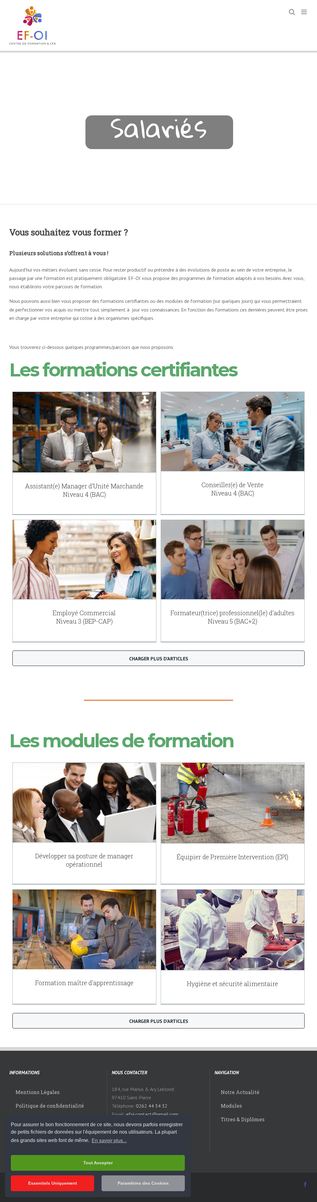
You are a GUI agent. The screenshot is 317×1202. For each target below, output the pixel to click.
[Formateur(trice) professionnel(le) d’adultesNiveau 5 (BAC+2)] (232, 559)
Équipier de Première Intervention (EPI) (232, 857)
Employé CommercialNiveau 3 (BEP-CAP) (84, 617)
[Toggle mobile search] (292, 12)
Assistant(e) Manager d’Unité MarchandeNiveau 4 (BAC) (84, 490)
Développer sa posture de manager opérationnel (84, 860)
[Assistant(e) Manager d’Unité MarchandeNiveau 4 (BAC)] (84, 432)
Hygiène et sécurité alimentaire (232, 984)
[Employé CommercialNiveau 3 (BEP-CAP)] (84, 559)
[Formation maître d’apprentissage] (84, 929)
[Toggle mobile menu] (304, 12)
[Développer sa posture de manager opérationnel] (84, 802)
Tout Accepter (98, 1162)
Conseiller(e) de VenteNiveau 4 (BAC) (232, 489)
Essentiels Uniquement (52, 1183)
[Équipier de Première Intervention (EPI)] (232, 803)
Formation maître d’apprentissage (84, 983)
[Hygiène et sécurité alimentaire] (232, 930)
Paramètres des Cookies (143, 1183)
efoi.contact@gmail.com (152, 1114)
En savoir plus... (109, 1140)
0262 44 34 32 (151, 1106)
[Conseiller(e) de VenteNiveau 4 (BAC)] (232, 431)
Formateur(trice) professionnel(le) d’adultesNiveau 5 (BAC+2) (232, 617)
